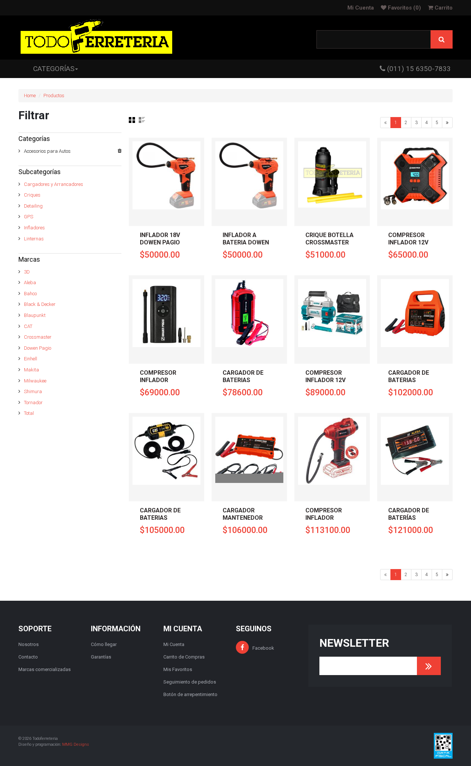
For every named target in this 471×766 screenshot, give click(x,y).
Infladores (34, 227)
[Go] (429, 666)
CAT (28, 326)
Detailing (33, 206)
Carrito (443, 7)
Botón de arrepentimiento (190, 694)
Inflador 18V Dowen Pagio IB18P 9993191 (160, 242)
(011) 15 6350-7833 (418, 68)
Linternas (34, 238)
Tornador (33, 402)
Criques (32, 195)
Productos (53, 95)
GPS (28, 216)
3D (27, 272)
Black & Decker (40, 304)
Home (30, 95)
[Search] (442, 39)
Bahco (30, 293)
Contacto (28, 657)
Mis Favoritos (177, 669)
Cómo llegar (104, 644)
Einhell (30, 358)
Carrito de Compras (184, 657)
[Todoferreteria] (96, 37)
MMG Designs (75, 744)
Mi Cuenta (360, 7)
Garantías (101, 657)
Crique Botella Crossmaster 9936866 (329, 242)
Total (29, 413)
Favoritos (403, 7)
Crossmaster (38, 337)
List (142, 120)
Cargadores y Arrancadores (53, 184)
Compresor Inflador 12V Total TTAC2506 (330, 380)
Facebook (263, 648)
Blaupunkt (35, 315)
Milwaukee (35, 381)
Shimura (33, 391)
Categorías (53, 68)
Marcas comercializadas (44, 669)
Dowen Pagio (37, 348)
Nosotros (28, 644)
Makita (31, 370)
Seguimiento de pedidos (189, 682)
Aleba (30, 282)
